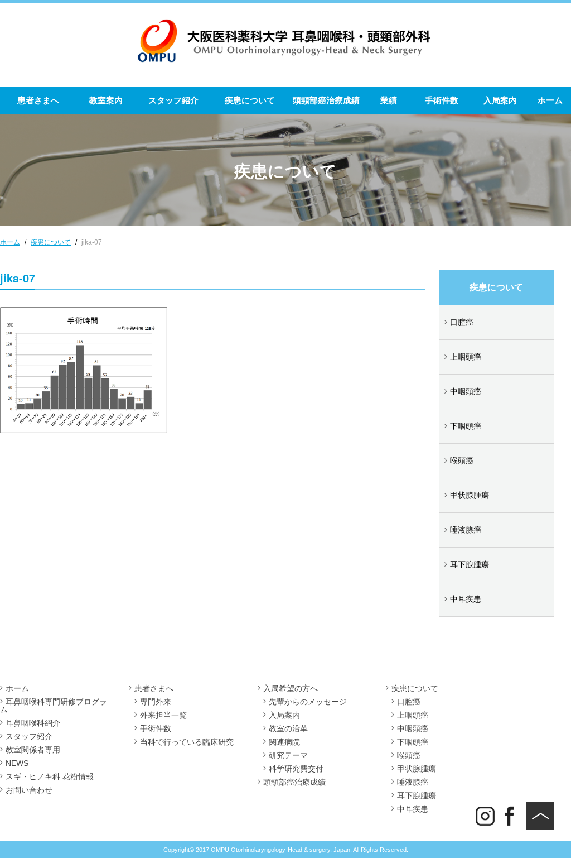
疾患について (250, 100)
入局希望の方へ (290, 688)
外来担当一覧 (163, 715)
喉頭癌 (461, 460)
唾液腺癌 (465, 529)
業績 (388, 100)
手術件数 (441, 100)
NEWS (17, 763)
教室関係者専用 (33, 749)
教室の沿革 (288, 728)
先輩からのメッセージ (308, 701)
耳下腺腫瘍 (469, 564)
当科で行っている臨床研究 (187, 741)
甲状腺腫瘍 (469, 495)
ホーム (550, 100)
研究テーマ (288, 755)
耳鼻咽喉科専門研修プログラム (53, 705)
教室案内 (106, 100)
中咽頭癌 (465, 391)
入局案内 (500, 100)
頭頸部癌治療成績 (326, 100)
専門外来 (155, 701)
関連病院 (284, 741)
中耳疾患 (465, 599)
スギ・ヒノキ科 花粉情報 (50, 776)
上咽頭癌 (465, 356)
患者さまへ (38, 100)
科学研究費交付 (296, 768)
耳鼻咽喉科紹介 (33, 722)
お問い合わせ (29, 789)
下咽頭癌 (465, 425)
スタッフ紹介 (173, 100)
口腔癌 (461, 322)
